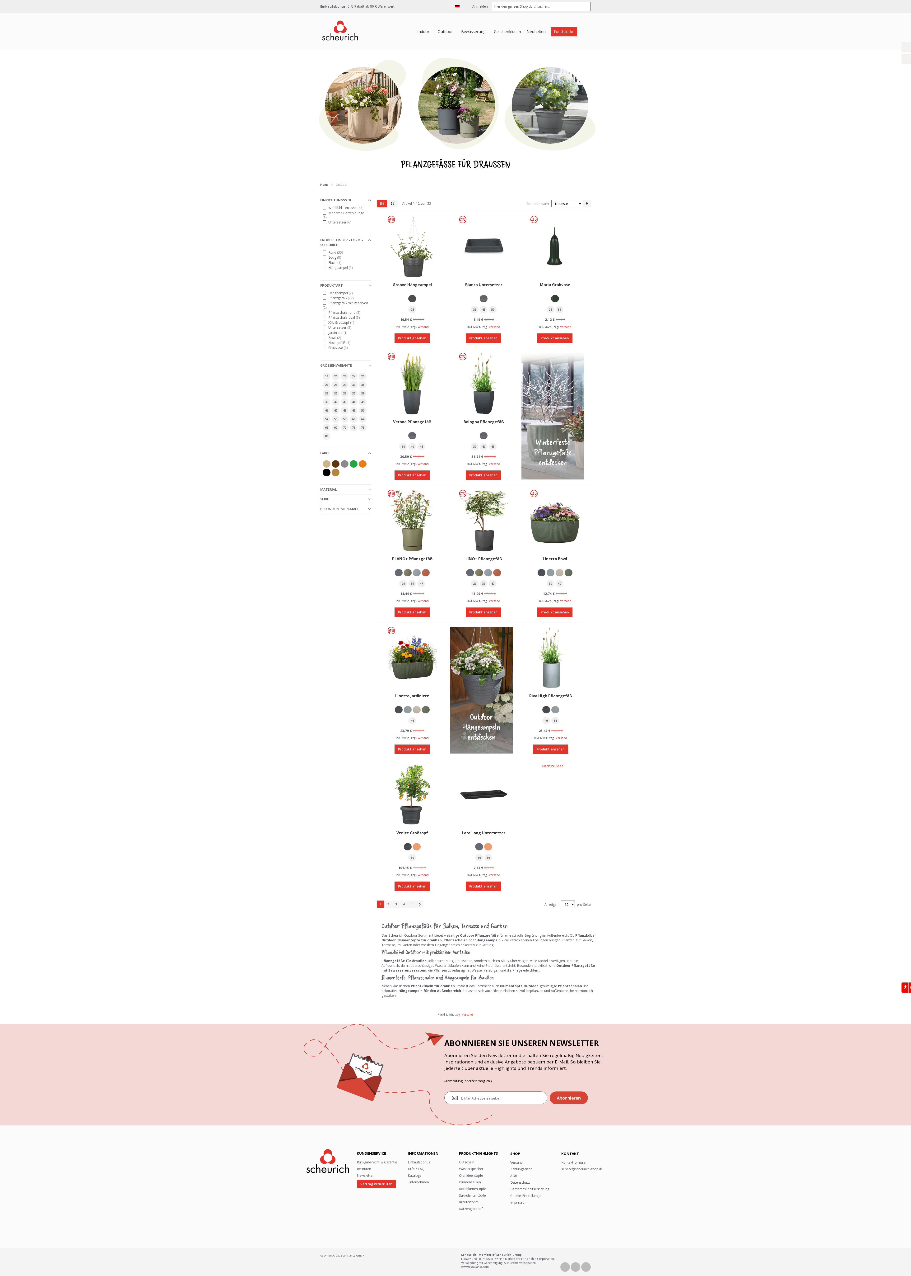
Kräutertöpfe (469, 1202)
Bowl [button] (338, 337)
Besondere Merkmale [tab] (339, 509)
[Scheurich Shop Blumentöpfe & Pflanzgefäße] (340, 31)
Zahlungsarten (521, 1169)
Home (324, 185)
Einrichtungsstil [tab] (336, 200)
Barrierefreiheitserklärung (529, 1189)
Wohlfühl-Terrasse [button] (348, 207)
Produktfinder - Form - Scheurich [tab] (341, 242)
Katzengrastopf (471, 1208)
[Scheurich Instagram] (586, 1266)
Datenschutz (520, 1182)
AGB (513, 1175)
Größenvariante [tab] (336, 365)
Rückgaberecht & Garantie (377, 1162)
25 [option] (412, 310)
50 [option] (492, 310)
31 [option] (559, 310)
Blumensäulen (470, 1182)
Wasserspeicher (471, 1169)
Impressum (519, 1202)
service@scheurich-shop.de (582, 1169)
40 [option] (412, 447)
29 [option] (403, 584)
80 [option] (412, 858)
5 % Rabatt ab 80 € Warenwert (371, 6)
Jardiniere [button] (341, 332)
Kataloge (415, 1175)
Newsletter (365, 1175)
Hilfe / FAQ (416, 1169)
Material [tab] (328, 489)
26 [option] (550, 310)
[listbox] (412, 299)
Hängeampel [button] (344, 267)
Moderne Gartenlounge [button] (344, 215)
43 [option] (483, 310)
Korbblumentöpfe (472, 1188)
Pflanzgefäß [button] (344, 297)
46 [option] (412, 721)
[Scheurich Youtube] (576, 1266)
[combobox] (541, 6)
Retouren (364, 1169)
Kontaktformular (574, 1162)
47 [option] (421, 584)
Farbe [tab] (325, 453)
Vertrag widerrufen (376, 1184)
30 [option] (403, 447)
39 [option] (412, 584)
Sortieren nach (537, 203)
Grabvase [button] (341, 347)
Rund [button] (339, 252)
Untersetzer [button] (343, 221)
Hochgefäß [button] (342, 342)
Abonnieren (569, 1098)
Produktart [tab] (331, 285)
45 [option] (421, 447)
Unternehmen (418, 1182)
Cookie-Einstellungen (526, 1195)
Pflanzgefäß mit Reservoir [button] (346, 305)
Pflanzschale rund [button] (347, 312)
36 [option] (474, 310)
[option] (412, 298)
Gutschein (466, 1162)
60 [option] (479, 858)
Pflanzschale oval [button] (347, 317)
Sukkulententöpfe (472, 1195)
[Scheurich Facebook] (565, 1266)
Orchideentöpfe (471, 1175)
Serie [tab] (324, 499)
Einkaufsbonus (419, 1162)
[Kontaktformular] (906, 47)
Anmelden (479, 6)
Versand (423, 327)
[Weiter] (419, 904)
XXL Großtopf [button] (344, 322)
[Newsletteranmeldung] (906, 59)
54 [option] (555, 721)
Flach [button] (338, 262)
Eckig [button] (338, 257)
